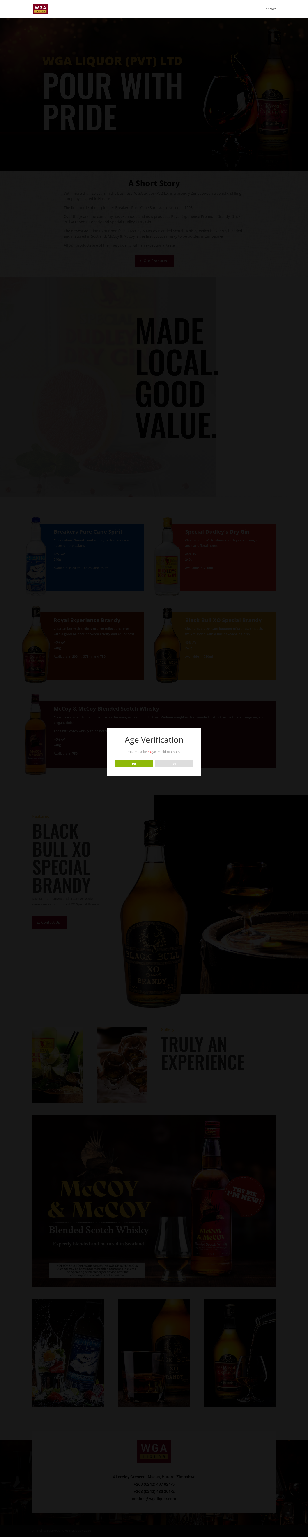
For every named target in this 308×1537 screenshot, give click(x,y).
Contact (270, 9)
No (174, 763)
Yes (133, 763)
